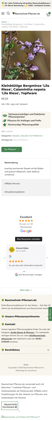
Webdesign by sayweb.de (26, 370)
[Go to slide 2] (26, 271)
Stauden (16, 135)
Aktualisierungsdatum (14, 191)
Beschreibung (11, 162)
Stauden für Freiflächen (32, 135)
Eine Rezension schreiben (28, 239)
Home (4, 22)
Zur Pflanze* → (11, 149)
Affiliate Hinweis (12, 183)
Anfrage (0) (50, 314)
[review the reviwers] (10, 257)
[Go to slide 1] (24, 271)
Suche (26, 364)
